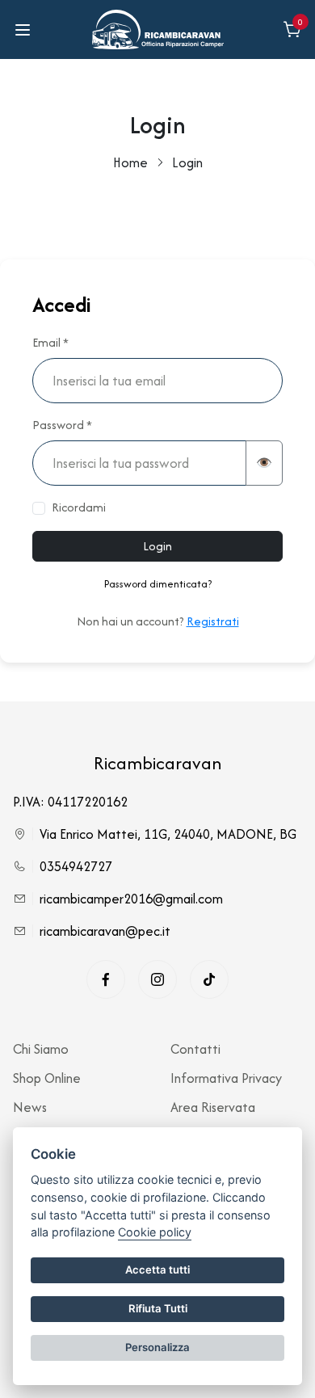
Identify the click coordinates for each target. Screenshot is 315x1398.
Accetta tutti (157, 1269)
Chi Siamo (41, 1049)
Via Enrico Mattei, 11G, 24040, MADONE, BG (168, 834)
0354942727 (76, 866)
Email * (50, 342)
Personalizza (157, 1347)
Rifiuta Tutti (157, 1308)
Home (130, 162)
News (30, 1107)
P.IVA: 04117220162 (70, 801)
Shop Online (47, 1078)
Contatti (195, 1049)
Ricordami (79, 507)
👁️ (264, 462)
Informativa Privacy (226, 1078)
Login (157, 545)
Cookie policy (154, 1232)
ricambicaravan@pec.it (105, 931)
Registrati (213, 621)
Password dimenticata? (158, 584)
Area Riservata (212, 1107)
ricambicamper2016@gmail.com (131, 898)
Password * (62, 424)
